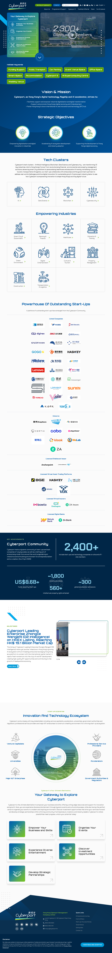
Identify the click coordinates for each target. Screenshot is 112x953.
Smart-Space (15, 76)
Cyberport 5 (72, 9)
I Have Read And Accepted (92, 945)
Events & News (80, 919)
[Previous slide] (79, 662)
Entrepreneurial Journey (83, 916)
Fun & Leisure (101, 9)
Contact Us (79, 930)
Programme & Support (59, 9)
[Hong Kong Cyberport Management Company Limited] (8, 8)
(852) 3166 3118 (49, 926)
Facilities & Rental (83, 9)
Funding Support (16, 69)
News (92, 9)
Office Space (96, 69)
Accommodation (34, 76)
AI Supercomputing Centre (75, 76)
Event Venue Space (75, 69)
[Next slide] (84, 662)
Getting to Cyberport (43, 5)
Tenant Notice (80, 924)
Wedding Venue (16, 82)
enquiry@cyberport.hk (51, 928)
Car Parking (55, 69)
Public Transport (37, 69)
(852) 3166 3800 (49, 923)
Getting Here (79, 927)
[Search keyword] (63, 5)
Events (57, 5)
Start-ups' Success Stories (83, 922)
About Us (47, 9)
